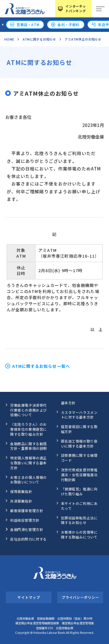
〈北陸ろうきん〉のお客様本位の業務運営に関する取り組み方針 (28, 429)
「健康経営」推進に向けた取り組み (79, 491)
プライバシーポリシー (80, 597)
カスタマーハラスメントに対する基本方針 (79, 415)
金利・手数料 (69, 24)
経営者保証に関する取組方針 (79, 429)
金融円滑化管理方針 (26, 529)
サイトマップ (28, 597)
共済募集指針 (21, 501)
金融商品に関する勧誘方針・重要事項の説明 (28, 446)
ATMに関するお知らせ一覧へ (41, 366)
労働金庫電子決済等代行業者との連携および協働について (28, 410)
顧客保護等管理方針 (26, 510)
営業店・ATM (28, 24)
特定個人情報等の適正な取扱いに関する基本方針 (28, 462)
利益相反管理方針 (25, 520)
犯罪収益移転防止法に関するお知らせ (79, 520)
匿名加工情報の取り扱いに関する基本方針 (79, 443)
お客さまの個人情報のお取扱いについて (28, 480)
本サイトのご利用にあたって (79, 506)
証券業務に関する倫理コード (79, 458)
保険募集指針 (21, 491)
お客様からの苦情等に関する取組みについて (79, 534)
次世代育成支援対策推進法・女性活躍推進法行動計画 (79, 474)
